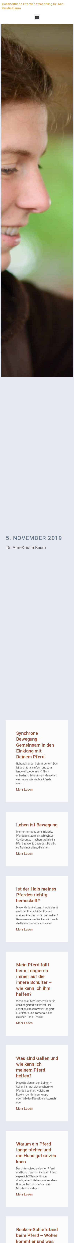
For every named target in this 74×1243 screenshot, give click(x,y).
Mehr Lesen (24, 789)
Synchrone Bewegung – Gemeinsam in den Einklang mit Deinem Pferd (35, 745)
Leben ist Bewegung (36, 825)
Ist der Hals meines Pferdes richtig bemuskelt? (36, 894)
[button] (37, 17)
